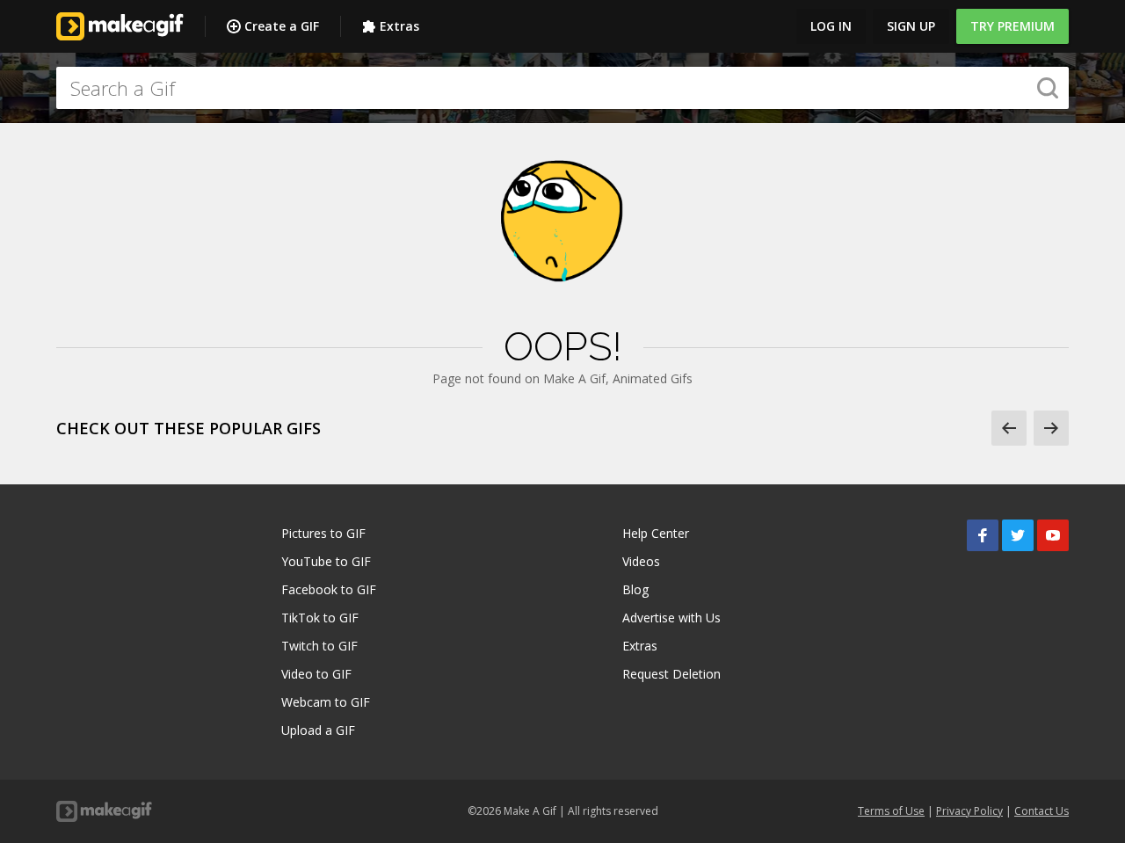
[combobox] (562, 88)
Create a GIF (281, 26)
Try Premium (1012, 26)
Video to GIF (316, 673)
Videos (641, 561)
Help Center (655, 533)
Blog (635, 589)
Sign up (911, 26)
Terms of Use (891, 810)
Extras (399, 26)
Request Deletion (671, 673)
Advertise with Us (671, 617)
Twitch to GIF (319, 645)
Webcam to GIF (325, 702)
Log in (831, 26)
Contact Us (1041, 810)
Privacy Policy (969, 810)
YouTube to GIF (326, 561)
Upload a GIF (318, 730)
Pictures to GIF (323, 533)
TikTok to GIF (320, 617)
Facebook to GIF (328, 589)
